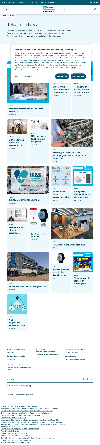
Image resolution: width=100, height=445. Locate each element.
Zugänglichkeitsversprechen (16, 356)
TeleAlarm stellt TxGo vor (10, 431)
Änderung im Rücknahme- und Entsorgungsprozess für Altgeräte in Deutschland (31, 420)
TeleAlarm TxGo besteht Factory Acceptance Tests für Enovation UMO (27, 411)
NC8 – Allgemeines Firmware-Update (15, 442)
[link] (22, 2)
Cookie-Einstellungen (24, 76)
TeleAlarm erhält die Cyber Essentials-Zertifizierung (20, 429)
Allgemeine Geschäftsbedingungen (47, 354)
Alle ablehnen (62, 76)
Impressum (10, 352)
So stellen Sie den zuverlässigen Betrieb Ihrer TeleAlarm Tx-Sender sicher (28, 438)
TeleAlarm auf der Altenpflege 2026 (14, 433)
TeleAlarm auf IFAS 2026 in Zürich (13, 418)
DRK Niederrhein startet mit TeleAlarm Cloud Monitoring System (25, 413)
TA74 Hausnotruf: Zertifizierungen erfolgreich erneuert (21, 415)
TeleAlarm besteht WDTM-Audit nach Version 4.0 (19, 406)
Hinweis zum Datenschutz (29, 70)
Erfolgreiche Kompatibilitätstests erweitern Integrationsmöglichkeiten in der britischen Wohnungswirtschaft (33, 425)
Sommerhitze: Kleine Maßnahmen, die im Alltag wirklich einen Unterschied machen (31, 422)
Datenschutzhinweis (72, 352)
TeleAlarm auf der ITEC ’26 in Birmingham (16, 440)
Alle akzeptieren (78, 76)
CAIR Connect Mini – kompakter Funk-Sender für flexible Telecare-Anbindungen (30, 408)
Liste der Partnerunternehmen (75, 360)
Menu (7, 9)
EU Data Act (11, 360)
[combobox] (84, 9)
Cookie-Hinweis (70, 356)
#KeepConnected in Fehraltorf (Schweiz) (16, 435)
